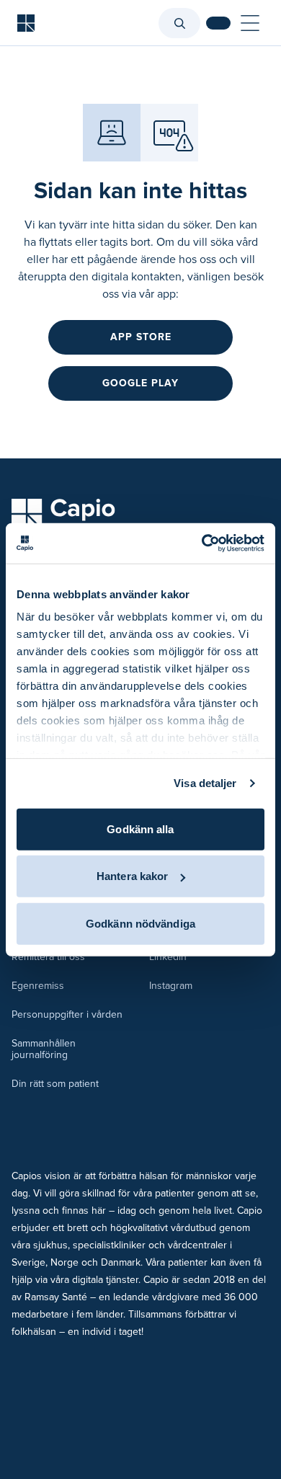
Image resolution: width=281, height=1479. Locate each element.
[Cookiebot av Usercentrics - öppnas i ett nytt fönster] (202, 543)
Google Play (140, 383)
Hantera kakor (132, 876)
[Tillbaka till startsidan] (26, 23)
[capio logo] (63, 514)
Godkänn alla (140, 828)
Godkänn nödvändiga (140, 923)
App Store (140, 337)
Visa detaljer (205, 783)
